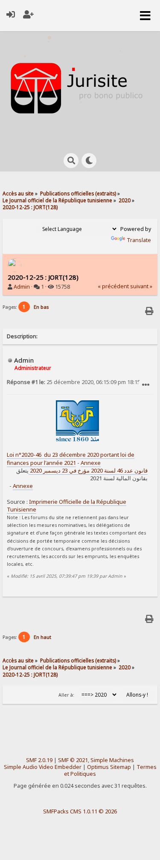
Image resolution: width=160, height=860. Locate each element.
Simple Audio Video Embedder (42, 767)
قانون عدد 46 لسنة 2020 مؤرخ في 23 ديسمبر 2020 (88, 470)
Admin (22, 286)
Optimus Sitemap (109, 767)
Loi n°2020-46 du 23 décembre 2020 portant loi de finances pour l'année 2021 (70, 458)
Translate (139, 240)
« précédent (113, 286)
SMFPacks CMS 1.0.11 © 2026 (80, 811)
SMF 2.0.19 (39, 760)
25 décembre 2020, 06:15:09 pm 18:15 (73, 382)
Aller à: (66, 695)
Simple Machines (112, 760)
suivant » (141, 286)
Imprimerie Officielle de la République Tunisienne (66, 505)
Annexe (91, 463)
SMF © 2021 (73, 760)
